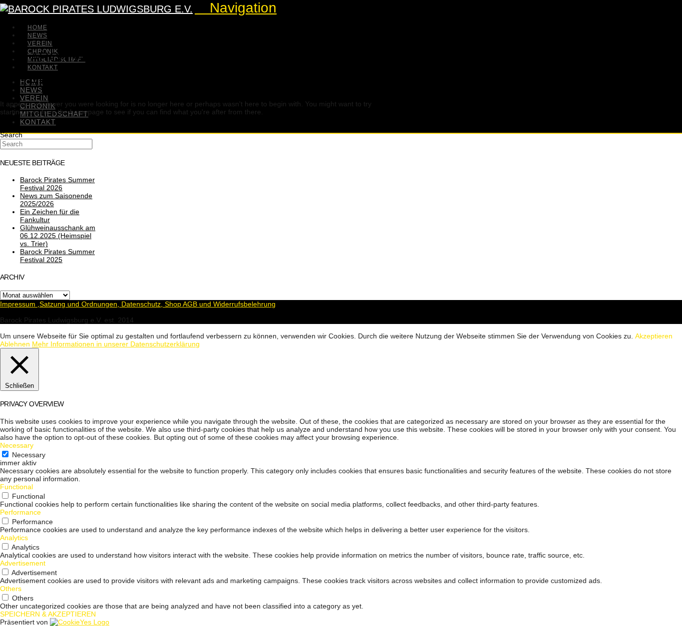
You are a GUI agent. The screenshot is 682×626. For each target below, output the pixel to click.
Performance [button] (20, 512)
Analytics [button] (14, 538)
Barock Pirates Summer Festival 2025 (57, 256)
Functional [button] (16, 487)
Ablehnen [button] (15, 344)
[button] (236, 7)
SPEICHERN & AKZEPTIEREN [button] (48, 614)
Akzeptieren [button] (654, 336)
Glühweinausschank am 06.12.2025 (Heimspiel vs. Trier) (57, 236)
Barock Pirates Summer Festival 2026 (57, 184)
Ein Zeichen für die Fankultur (49, 216)
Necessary (28, 455)
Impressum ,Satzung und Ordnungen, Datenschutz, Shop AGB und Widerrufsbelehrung (138, 304)
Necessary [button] (16, 445)
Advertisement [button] (22, 563)
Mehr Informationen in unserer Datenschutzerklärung (116, 344)
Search (11, 135)
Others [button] (10, 589)
